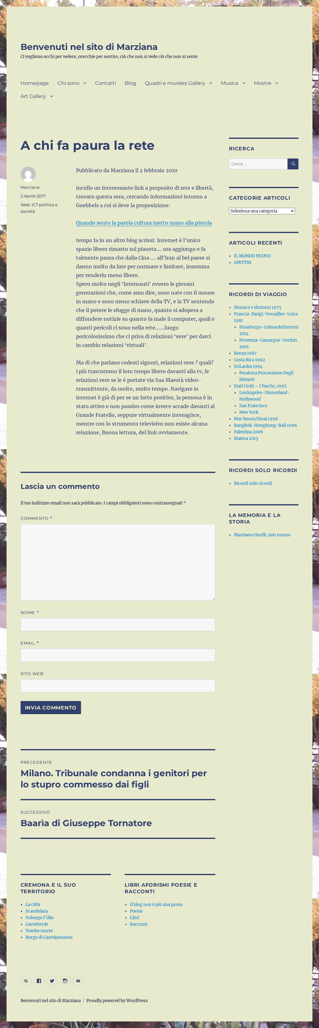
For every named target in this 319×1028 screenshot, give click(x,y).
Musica (229, 83)
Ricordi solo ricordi (253, 483)
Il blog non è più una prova (156, 904)
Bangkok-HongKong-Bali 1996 (265, 425)
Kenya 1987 (245, 353)
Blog (130, 83)
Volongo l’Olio (40, 917)
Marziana (30, 187)
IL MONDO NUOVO (252, 256)
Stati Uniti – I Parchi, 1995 (260, 386)
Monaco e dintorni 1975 (257, 307)
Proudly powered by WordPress (117, 1000)
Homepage (35, 83)
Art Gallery (33, 96)
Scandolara (37, 911)
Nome (30, 612)
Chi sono (68, 83)
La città (33, 904)
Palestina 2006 (248, 432)
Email (30, 643)
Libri (134, 917)
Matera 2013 (246, 438)
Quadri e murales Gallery (175, 83)
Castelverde (37, 924)
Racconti (138, 924)
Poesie (136, 911)
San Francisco (253, 405)
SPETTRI (242, 262)
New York (248, 412)
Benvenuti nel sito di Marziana (89, 46)
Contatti (105, 83)
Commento (37, 518)
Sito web (32, 673)
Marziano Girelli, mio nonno (262, 535)
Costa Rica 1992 (249, 360)
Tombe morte (39, 930)
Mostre (262, 83)
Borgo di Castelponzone (49, 937)
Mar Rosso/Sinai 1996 (256, 418)
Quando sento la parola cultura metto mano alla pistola (144, 223)
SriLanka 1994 (248, 366)
